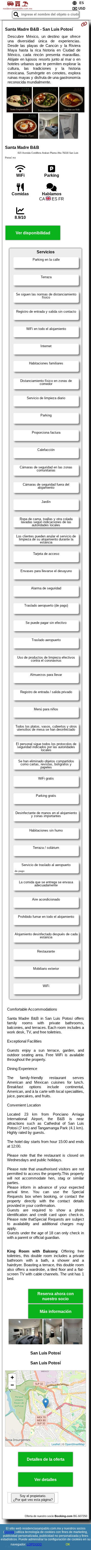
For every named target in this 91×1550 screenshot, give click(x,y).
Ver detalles (45, 1479)
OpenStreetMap (74, 1444)
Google (9, 1532)
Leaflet (56, 1444)
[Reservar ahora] (84, 24)
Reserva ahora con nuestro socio (55, 1296)
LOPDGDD (34, 1544)
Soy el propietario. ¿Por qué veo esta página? (33, 1498)
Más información (56, 1311)
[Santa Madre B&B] (19, 100)
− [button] (12, 1385)
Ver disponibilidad (33, 233)
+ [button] (12, 1377)
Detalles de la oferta (45, 1459)
